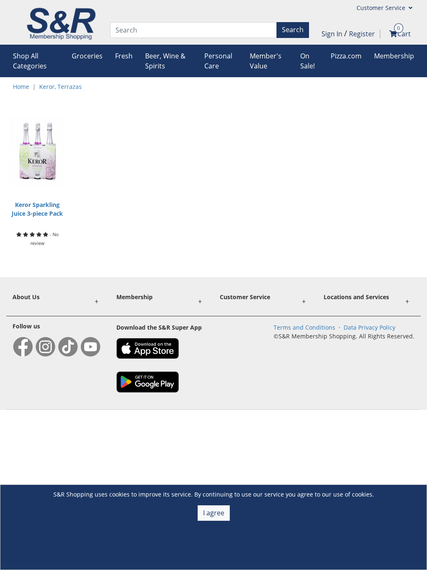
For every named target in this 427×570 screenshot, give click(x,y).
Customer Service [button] (382, 8)
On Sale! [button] (307, 61)
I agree (213, 512)
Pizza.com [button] (346, 56)
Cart (404, 33)
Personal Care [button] (218, 61)
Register (362, 33)
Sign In (333, 33)
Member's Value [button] (265, 61)
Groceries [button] (87, 56)
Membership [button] (394, 56)
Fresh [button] (124, 56)
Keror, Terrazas (60, 87)
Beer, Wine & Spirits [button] (165, 61)
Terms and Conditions (304, 327)
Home (21, 87)
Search (293, 29)
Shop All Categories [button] (30, 61)
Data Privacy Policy (369, 327)
